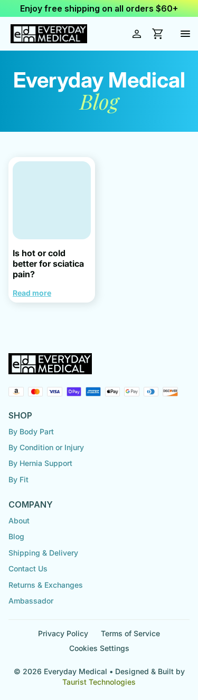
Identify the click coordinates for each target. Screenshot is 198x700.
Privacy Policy (63, 633)
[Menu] (185, 33)
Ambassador (30, 600)
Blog (16, 536)
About (19, 520)
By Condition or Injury (46, 447)
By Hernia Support (40, 463)
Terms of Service (130, 633)
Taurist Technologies (99, 681)
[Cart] (158, 33)
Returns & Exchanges (45, 584)
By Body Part (31, 431)
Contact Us (28, 568)
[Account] (136, 33)
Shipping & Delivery (43, 552)
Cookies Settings (99, 648)
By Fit (18, 479)
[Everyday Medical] (49, 34)
